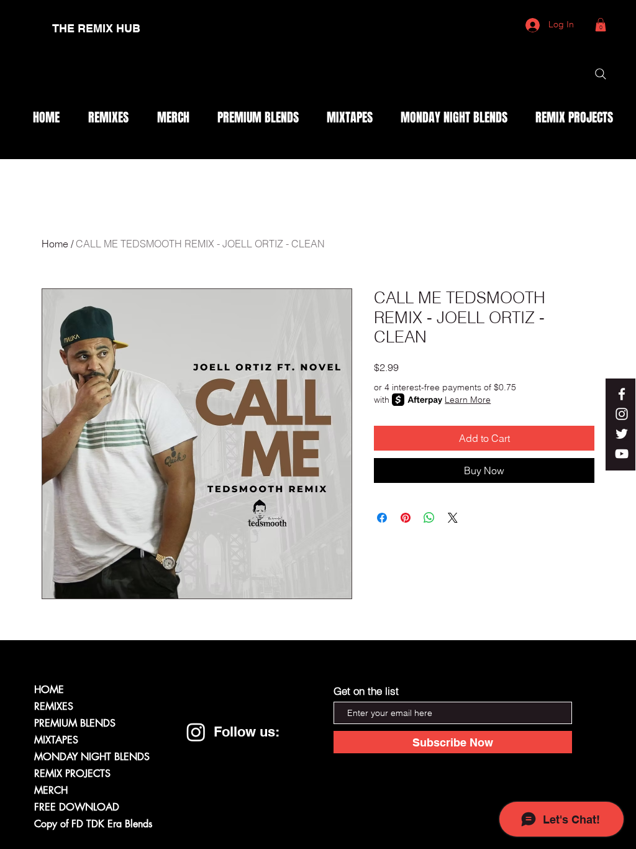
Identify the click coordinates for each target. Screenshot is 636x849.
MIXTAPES (56, 739)
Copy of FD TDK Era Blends (93, 823)
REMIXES (53, 706)
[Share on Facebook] (382, 517)
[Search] (601, 74)
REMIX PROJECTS (72, 773)
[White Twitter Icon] (622, 434)
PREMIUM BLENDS (75, 723)
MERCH (51, 790)
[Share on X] (452, 517)
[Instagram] (196, 732)
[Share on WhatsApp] (429, 517)
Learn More (468, 399)
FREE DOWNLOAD (76, 807)
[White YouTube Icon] (622, 454)
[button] (600, 25)
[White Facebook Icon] (622, 394)
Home (55, 243)
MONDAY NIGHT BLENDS (92, 756)
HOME (49, 689)
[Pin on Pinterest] (405, 517)
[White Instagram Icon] (622, 414)
